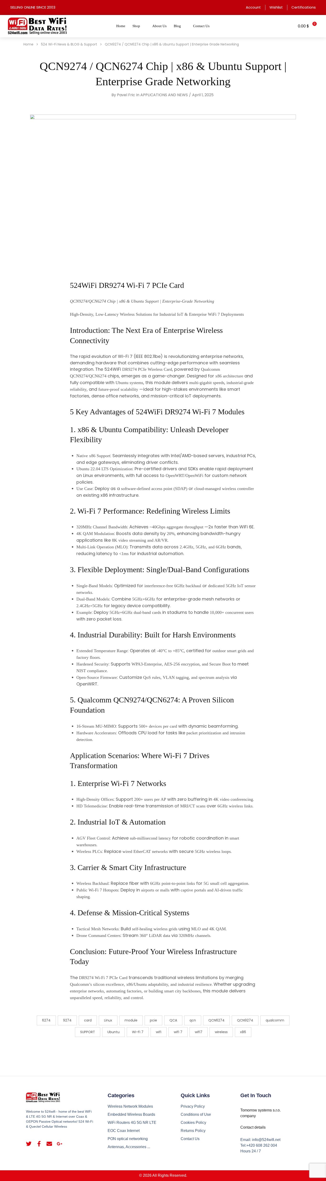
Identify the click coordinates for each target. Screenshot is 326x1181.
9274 (67, 1020)
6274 (46, 1020)
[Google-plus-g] (59, 1143)
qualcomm (275, 1020)
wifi (158, 1032)
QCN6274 (216, 1020)
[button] (288, 26)
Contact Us (201, 26)
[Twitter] (29, 1143)
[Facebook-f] (39, 1143)
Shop (136, 26)
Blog (177, 26)
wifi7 (198, 1032)
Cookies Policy (193, 1123)
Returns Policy (193, 1131)
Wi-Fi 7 (137, 1032)
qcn (192, 1020)
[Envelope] (49, 1143)
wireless (221, 1032)
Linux (108, 1020)
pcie (153, 1020)
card (88, 1020)
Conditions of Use (196, 1114)
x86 (243, 1032)
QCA (173, 1020)
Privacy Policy (193, 1106)
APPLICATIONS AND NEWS (164, 95)
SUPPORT (87, 1032)
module (131, 1020)
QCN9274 (245, 1020)
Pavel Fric (126, 95)
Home (120, 26)
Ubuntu (113, 1032)
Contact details (253, 1127)
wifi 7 (178, 1032)
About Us (159, 26)
